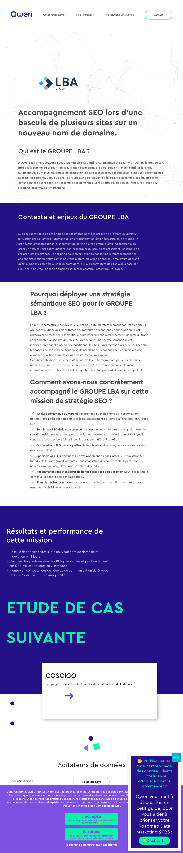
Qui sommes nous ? (22, 781)
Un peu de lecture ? (109, 806)
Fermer (176, 757)
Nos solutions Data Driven (119, 15)
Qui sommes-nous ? (54, 15)
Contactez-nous (91, 782)
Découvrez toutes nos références (51, 53)
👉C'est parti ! (154, 840)
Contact (158, 15)
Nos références (85, 15)
